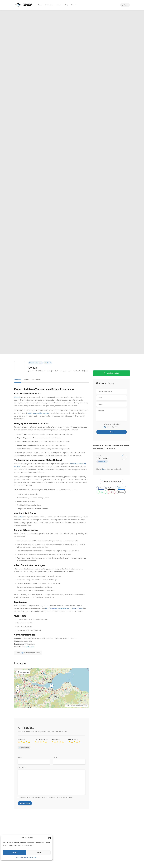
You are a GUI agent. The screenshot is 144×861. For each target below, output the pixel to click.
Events (59, 5)
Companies (49, 5)
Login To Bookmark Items (112, 481)
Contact (74, 5)
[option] (93, 182)
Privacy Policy (32, 857)
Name (20, 757)
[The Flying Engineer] (23, 4)
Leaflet (68, 705)
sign (22, 653)
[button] (50, 838)
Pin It (111, 492)
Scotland (48, 363)
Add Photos (25, 747)
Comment (22, 767)
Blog (66, 5)
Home (40, 5)
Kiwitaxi (16, 397)
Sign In (125, 5)
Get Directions (24, 672)
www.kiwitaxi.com (28, 647)
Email (55, 757)
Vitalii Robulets (102, 458)
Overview (17, 380)
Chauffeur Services (35, 363)
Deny (39, 852)
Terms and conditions (22, 857)
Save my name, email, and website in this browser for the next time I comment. (46, 797)
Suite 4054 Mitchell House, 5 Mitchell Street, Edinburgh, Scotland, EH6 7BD (58, 371)
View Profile (101, 461)
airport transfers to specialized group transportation (63, 608)
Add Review (35, 380)
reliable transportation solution (38, 413)
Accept (14, 852)
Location (26, 380)
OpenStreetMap (76, 705)
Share (102, 488)
